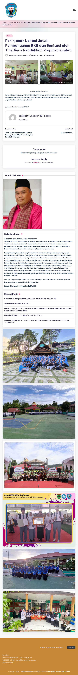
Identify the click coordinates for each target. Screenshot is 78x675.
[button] (23, 120)
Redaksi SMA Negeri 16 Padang (35, 116)
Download (71, 647)
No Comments (50, 55)
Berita (9, 36)
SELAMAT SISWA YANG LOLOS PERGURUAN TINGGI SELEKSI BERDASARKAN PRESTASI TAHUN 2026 (36, 321)
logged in (36, 162)
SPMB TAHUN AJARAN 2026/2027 (17, 303)
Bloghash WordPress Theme (59, 671)
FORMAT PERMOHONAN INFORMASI (51, 647)
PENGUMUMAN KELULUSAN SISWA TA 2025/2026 (23, 315)
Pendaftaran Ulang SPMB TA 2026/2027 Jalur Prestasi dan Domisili (30, 299)
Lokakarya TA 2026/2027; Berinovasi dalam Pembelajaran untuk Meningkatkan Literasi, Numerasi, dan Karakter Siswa (38, 310)
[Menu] (74, 10)
